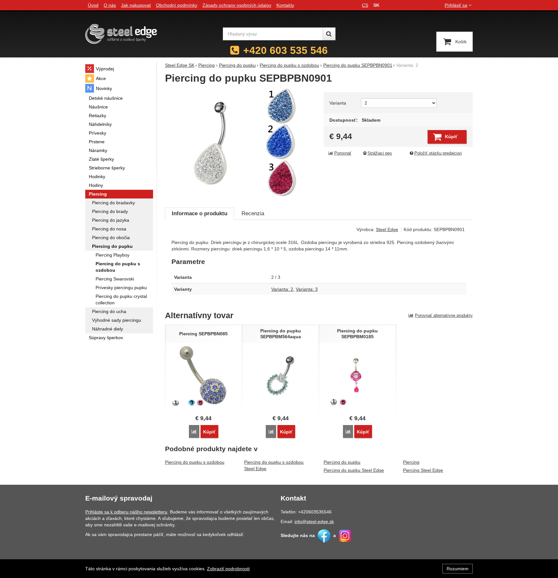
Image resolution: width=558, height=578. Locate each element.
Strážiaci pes (379, 153)
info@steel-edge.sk (314, 521)
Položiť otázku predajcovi (438, 153)
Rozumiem (458, 568)
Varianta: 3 (307, 289)
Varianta (337, 103)
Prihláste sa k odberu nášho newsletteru (126, 511)
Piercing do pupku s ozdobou (194, 462)
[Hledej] (329, 33)
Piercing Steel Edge (423, 470)
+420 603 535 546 (285, 50)
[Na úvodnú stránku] (121, 34)
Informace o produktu (199, 213)
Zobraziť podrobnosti (228, 568)
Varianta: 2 (282, 289)
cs (365, 5)
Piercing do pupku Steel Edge (354, 470)
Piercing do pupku (342, 462)
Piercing (411, 462)
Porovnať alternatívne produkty (444, 315)
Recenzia (253, 213)
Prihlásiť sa (456, 5)
